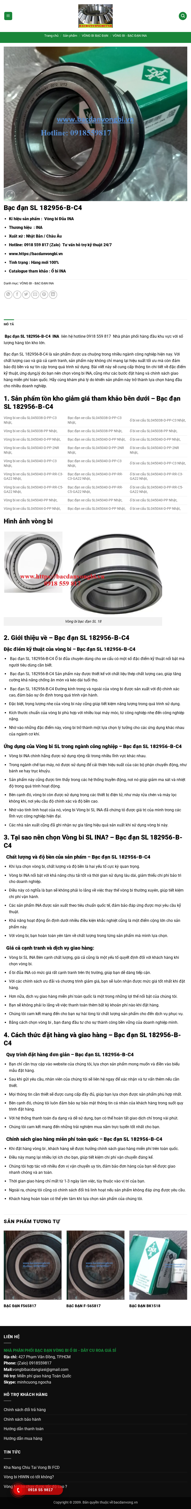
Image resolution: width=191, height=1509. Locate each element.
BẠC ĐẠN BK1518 (144, 1306)
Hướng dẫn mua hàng (23, 1438)
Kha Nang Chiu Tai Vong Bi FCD (32, 1467)
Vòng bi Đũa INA (58, 218)
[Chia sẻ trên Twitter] (26, 295)
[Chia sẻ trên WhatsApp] (8, 295)
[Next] (187, 1278)
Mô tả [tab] (9, 324)
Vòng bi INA (19, 756)
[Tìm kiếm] (183, 16)
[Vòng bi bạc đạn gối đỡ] (95, 16)
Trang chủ (51, 35)
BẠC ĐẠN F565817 (20, 1306)
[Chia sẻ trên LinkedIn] (53, 295)
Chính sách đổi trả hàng (25, 1409)
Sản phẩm (70, 35)
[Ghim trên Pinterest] (44, 295)
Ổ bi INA (58, 271)
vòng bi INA (82, 373)
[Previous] (4, 1278)
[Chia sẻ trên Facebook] (17, 295)
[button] (8, 16)
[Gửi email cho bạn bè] (35, 295)
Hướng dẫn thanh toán (24, 1428)
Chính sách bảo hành (22, 1419)
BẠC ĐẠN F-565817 (83, 1306)
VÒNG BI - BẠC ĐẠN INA (130, 35)
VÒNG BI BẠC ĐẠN (95, 35)
